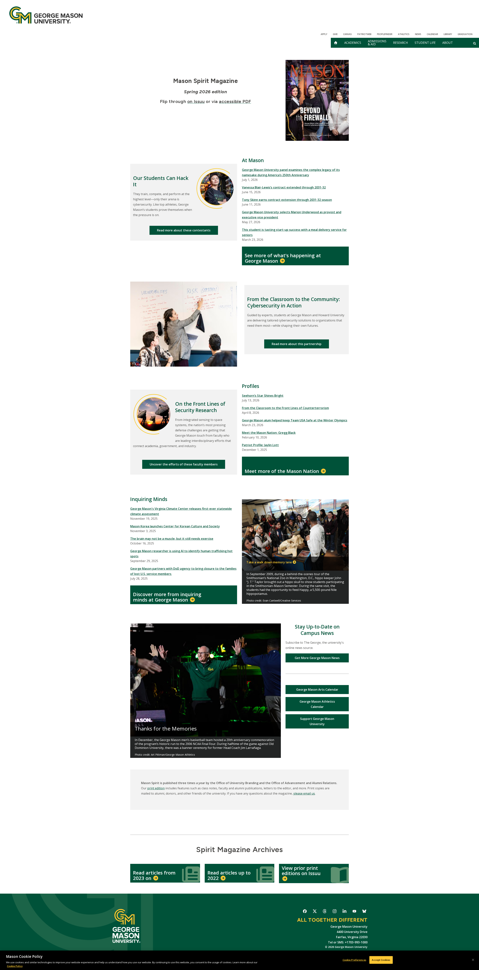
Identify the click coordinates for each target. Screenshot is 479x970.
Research (400, 43)
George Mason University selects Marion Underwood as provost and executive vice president (291, 214)
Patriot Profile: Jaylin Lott (260, 445)
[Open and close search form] (474, 43)
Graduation (465, 34)
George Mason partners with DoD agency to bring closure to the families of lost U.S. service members (183, 571)
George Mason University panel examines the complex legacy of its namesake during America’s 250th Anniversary (291, 172)
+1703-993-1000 (356, 942)
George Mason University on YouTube (354, 912)
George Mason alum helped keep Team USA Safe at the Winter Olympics (294, 420)
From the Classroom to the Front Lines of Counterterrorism (285, 408)
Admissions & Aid (377, 42)
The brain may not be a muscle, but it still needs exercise (171, 539)
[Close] (473, 960)
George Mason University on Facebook (304, 912)
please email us (304, 793)
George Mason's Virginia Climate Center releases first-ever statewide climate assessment (181, 511)
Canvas (347, 34)
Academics (352, 43)
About (447, 43)
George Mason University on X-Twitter (314, 912)
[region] (239, 960)
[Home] (46, 15)
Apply (324, 34)
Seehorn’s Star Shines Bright (262, 396)
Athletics (403, 34)
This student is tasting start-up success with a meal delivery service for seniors (294, 232)
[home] (336, 43)
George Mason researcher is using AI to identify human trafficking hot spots (181, 553)
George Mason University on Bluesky (364, 912)
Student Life (425, 43)
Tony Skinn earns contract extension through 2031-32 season (287, 200)
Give (335, 34)
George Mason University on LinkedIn (344, 912)
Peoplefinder (384, 34)
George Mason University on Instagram (334, 912)
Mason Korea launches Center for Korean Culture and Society (175, 526)
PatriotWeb (364, 34)
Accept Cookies (381, 960)
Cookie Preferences (354, 960)
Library (448, 34)
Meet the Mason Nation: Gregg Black (269, 433)
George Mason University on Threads (324, 912)
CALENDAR (432, 34)
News (418, 34)
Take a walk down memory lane (269, 562)
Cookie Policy (15, 966)
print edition (156, 788)
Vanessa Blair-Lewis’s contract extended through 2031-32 (284, 187)
